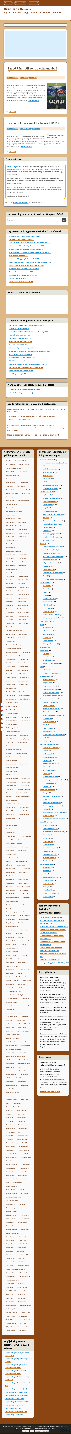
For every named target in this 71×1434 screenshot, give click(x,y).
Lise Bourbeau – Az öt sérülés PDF (20, 354)
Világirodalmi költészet (51, 689)
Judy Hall (9, 933)
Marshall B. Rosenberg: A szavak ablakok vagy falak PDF (28, 364)
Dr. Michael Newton (12, 713)
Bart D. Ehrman (10, 558)
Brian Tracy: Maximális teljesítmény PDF (54, 926)
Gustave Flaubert (11, 825)
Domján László (23, 684)
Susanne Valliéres (11, 1229)
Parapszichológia (49, 569)
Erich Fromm (20, 757)
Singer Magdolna (11, 1193)
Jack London (10, 876)
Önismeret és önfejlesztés (52, 521)
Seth (7, 1182)
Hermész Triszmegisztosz (14, 858)
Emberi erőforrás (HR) (50, 828)
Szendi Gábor (24, 1244)
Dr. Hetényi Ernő (25, 699)
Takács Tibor (25, 1255)
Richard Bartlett (11, 1153)
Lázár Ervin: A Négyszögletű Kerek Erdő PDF (24, 259)
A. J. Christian (10, 464)
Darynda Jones (10, 666)
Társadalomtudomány (47, 744)
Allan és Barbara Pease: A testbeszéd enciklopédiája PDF (28, 332)
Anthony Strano (11, 508)
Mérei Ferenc (20, 1078)
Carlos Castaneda (23, 616)
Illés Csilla (9, 865)
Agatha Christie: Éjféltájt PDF (19, 328)
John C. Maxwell (25, 915)
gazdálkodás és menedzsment (53, 832)
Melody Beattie (25, 1045)
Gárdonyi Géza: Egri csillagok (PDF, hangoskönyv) (26, 249)
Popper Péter (10, 1135)
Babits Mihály (10, 529)
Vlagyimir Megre (11, 1305)
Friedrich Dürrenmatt (24, 789)
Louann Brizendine (12, 1006)
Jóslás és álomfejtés (50, 560)
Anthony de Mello (23, 500)
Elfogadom (25, 1431)
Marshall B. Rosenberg (13, 1034)
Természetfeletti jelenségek (53, 579)
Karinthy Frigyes (11, 944)
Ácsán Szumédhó (23, 1327)
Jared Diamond (10, 890)
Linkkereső (43, 647)
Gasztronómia (45, 582)
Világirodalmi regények (51, 692)
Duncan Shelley (11, 735)
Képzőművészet (48, 660)
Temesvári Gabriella (23, 1265)
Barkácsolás (47, 628)
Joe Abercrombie (11, 904)
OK (63, 220)
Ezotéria (43, 543)
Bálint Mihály (10, 605)
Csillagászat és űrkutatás (52, 796)
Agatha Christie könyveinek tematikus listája (24, 390)
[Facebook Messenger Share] (2, 721)
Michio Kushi (22, 1052)
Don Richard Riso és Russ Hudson (17, 692)
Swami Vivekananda (12, 1233)
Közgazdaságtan (48, 757)
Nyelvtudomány (48, 770)
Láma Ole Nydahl (11, 1016)
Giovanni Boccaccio (12, 811)
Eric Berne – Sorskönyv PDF (18, 345)
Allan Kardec (24, 482)
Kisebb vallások (48, 883)
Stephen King (25, 1215)
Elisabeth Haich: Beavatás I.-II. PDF (20, 341)
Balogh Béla (22, 536)
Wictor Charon (10, 1319)
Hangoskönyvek (45, 621)
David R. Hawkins (22, 670)
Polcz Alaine (23, 1128)
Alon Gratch (21, 486)
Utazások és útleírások (51, 537)
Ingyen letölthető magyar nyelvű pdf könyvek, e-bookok (33, 12)
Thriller (45, 741)
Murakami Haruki (11, 1074)
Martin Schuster (11, 1042)
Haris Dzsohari (24, 847)
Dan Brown (19, 655)
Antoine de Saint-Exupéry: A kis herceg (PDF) (24, 236)
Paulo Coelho (21, 1117)
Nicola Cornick (23, 1096)
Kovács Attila (10, 973)
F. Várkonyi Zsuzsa (12, 778)
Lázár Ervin (9, 1020)
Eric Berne (9, 757)
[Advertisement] (35, 44)
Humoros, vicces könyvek (51, 709)
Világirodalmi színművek (51, 696)
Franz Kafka (9, 789)
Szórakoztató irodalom (48, 699)
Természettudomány (47, 789)
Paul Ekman (21, 1114)
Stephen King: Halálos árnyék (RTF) (17, 1402)
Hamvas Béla (10, 840)
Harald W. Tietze (11, 847)
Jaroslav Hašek (24, 890)
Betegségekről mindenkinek (52, 498)
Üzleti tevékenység (49, 857)
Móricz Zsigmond (11, 1085)
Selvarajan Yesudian (12, 1179)
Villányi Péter (10, 1301)
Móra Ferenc (22, 1081)
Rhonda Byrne (23, 1146)
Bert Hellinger (10, 576)
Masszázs (46, 517)
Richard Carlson (25, 1153)
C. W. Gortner (10, 612)
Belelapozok (33, 100)
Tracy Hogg (9, 1287)
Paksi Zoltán (17, 1103)
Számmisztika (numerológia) (53, 572)
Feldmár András (11, 782)
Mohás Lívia (10, 1067)
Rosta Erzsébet (10, 1168)
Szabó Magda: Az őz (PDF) (17, 278)
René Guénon (10, 1146)
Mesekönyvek (47, 731)
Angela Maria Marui (12, 493)
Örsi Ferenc (22, 1330)
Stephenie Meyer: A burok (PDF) (16, 1389)
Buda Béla (9, 598)
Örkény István (10, 1330)
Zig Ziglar (23, 1323)
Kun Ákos (9, 977)
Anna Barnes (26, 493)
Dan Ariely (9, 655)
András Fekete (26, 489)
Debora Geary (10, 674)
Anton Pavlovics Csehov (13, 518)
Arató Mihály (22, 522)
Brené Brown (10, 591)
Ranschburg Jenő (22, 1139)
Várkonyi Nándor (25, 1305)
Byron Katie (9, 601)
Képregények (47, 718)
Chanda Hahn (10, 623)
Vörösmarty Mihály (12, 1309)
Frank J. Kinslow (11, 785)
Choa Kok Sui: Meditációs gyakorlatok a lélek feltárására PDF (30, 243)
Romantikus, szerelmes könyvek (54, 734)
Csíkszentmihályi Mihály (13, 645)
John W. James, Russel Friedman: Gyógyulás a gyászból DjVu (29, 351)
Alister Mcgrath (11, 482)
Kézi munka (47, 637)
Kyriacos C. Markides (12, 980)
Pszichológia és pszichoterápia (53, 780)
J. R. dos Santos (11, 868)
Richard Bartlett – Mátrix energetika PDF (23, 275)
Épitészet (46, 653)
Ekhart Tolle (9, 742)
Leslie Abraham (22, 987)
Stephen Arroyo (11, 1208)
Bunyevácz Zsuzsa (22, 598)
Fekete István (26, 778)
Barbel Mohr (23, 554)
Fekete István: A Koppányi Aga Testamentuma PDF (26, 246)
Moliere (20, 1067)
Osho (7, 1103)
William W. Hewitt (24, 1319)
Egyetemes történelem (51, 747)
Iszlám (45, 874)
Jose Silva (24, 930)
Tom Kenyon (10, 1283)
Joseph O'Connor (11, 930)
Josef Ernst (21, 923)
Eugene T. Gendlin (11, 771)
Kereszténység (48, 880)
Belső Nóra (23, 558)
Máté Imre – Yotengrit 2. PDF (50, 960)
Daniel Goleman (11, 659)
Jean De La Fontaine (12, 894)
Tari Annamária (10, 1262)
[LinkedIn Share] (2, 713)
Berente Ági (22, 565)
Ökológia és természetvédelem (54, 812)
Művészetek (44, 650)
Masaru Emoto (24, 1042)
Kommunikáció (48, 845)
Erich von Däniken (11, 760)
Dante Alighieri (22, 663)
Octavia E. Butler (11, 1099)
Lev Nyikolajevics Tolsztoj (14, 991)
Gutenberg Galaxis (17, 9)
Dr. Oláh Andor (26, 717)
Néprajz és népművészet (51, 663)
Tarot (45, 576)
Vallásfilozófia (47, 890)
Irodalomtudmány (49, 754)
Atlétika (45, 670)
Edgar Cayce (24, 735)
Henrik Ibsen (22, 850)
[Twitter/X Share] (2, 717)
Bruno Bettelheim (23, 594)
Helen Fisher (10, 850)
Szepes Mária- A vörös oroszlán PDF (21, 281)
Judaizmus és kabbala (50, 877)
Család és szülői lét (25, 128)
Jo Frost (8, 908)
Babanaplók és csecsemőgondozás (55, 463)
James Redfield (23, 879)
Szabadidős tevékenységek (52, 524)
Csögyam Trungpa (11, 652)
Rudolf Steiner (24, 1168)
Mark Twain (9, 1031)
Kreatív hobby (48, 640)
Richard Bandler (24, 1150)
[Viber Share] (2, 725)
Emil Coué (9, 753)
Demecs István (24, 677)
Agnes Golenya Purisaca (13, 468)
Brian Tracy (21, 591)
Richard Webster (11, 1161)
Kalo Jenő (25, 941)
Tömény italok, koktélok (51, 615)
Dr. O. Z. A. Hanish (11, 717)
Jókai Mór (21, 937)
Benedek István (23, 562)
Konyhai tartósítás (49, 598)
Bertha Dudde (25, 572)
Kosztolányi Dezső (24, 969)
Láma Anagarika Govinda (14, 1013)
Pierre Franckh (10, 1128)
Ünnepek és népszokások (51, 485)
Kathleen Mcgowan (12, 948)
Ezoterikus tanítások (50, 553)
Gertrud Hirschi (24, 807)
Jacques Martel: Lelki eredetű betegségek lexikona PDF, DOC (30, 252)
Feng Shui (46, 508)
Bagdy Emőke (10, 533)
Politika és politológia (50, 777)
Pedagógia (46, 773)
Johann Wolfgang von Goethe (15, 912)
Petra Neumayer (23, 1125)
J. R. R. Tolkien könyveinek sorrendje (21, 393)
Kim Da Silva (22, 962)
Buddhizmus (47, 867)
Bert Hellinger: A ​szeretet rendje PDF (21, 335)
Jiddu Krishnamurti (12, 901)
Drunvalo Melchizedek (13, 731)
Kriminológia (47, 760)
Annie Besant (22, 497)
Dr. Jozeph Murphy (12, 702)
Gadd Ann (9, 793)
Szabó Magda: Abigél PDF (17, 374)
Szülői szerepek (48, 482)
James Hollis (10, 879)
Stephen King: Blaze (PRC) (13, 1408)
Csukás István (10, 641)
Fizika (45, 799)
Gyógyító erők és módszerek (53, 556)
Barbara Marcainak (12, 544)
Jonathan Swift (24, 919)
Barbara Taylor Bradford (13, 551)
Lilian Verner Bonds (12, 998)
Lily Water (25, 998)
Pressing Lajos (23, 1135)
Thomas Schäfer (25, 1276)
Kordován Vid (10, 969)
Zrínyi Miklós (10, 1327)
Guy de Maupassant (12, 829)
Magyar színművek (49, 686)
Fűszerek (46, 595)
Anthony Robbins (11, 504)
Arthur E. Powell (11, 526)
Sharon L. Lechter (11, 1186)
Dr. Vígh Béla (26, 720)
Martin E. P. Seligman (12, 1038)
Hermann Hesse (11, 854)
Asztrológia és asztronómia (52, 547)
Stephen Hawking (11, 1211)
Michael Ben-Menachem (13, 1049)
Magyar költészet (49, 679)
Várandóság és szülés (50, 488)
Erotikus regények (49, 702)
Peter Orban (22, 1121)
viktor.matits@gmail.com (54, 1079)
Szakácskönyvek (48, 611)
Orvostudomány (48, 815)
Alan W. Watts (10, 471)
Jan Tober (9, 886)
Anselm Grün (10, 500)
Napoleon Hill (10, 1089)
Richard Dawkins (11, 1157)
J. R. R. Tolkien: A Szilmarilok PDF (51, 917)
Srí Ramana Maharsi (12, 1200)
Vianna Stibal (22, 1294)
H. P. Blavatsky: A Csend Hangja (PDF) (21, 348)
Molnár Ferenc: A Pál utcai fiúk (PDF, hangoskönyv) (26, 265)
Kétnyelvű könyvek (49, 721)
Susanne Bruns (11, 1226)
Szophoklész (22, 1247)
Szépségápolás (48, 527)
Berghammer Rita (11, 569)
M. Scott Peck (10, 1024)
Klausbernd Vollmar (12, 966)
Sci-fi (44, 738)
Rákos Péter (24, 1172)
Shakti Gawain (17, 1182)
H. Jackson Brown (11, 836)
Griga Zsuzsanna (11, 821)
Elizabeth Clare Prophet (13, 749)
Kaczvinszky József (12, 941)
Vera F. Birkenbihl (11, 1291)
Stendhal (22, 1204)
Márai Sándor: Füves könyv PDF (19, 361)
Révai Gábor (10, 1175)
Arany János (10, 522)
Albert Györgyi (23, 471)
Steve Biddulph (24, 1218)
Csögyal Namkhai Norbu (13, 648)
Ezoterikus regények (50, 550)
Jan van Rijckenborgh (23, 886)
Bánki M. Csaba (23, 605)
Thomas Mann (24, 1273)
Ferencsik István (25, 782)
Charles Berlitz (23, 623)
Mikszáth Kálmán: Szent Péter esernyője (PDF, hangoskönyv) (30, 262)
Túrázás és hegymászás (51, 673)
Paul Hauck (9, 1117)
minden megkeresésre (20, 202)
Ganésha (9, 796)
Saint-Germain (22, 1175)
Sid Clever (23, 1190)
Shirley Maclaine (11, 1190)
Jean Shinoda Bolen (12, 897)
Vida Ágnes (21, 1298)
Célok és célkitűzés (49, 825)
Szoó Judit (9, 1251)
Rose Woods (26, 1164)
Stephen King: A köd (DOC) (14, 1415)
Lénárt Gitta (21, 1020)
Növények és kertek (50, 644)
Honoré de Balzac (21, 861)
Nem (32, 1431)
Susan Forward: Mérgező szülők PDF (21, 371)
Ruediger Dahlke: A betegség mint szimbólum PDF (26, 367)
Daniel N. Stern (24, 659)
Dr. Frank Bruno (11, 699)
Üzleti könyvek (24, 77)
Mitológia (46, 887)
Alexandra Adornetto (12, 479)
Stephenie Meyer (11, 1215)
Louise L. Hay (26, 1006)
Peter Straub (10, 1125)
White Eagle (23, 1316)
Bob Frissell (9, 583)
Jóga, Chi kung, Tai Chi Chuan (53, 514)
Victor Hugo (9, 1298)
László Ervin (25, 1016)
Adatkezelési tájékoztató (50, 1091)
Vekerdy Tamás (22, 1287)
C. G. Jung (9, 609)
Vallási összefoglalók (50, 893)
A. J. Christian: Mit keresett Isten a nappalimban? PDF (27, 325)
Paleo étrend (47, 605)
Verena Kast (9, 1294)
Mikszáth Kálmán (23, 1060)
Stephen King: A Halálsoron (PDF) (16, 1395)
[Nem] (69, 1429)
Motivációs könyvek (50, 848)
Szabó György (10, 1236)
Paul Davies (9, 1114)
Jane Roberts (10, 883)
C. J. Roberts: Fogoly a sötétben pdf (21, 239)
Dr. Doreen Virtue (24, 695)
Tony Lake (21, 1283)
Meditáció (46, 566)
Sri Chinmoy (24, 1193)
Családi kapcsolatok (50, 469)
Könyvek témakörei (20, 3)
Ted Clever (9, 1265)
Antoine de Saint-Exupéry (14, 511)
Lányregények (48, 728)
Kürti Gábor (27, 980)
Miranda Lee (10, 1063)
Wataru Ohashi (10, 1316)
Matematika (47, 809)
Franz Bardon (25, 785)
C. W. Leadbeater (23, 612)
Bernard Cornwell (11, 572)
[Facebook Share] (2, 705)
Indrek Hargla (21, 865)
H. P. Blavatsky (26, 836)
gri (20, 818)
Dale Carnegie (26, 652)
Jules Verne (19, 933)
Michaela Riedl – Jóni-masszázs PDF (21, 272)
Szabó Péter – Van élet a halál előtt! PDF (34, 123)
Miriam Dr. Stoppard (24, 1063)
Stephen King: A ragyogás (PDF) (16, 1392)
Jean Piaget (27, 894)
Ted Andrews (23, 1262)
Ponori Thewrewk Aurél (13, 1132)
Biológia (45, 793)
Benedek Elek (10, 562)
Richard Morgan (26, 1157)
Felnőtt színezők (48, 631)
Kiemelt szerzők (34, 3)
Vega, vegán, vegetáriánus (52, 618)
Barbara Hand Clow (12, 540)
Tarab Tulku (21, 1258)
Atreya (22, 526)
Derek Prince (10, 681)
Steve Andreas (10, 1218)
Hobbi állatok (47, 634)
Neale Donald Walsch (12, 1092)
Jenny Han (26, 897)
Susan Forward (22, 1222)
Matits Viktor (54, 1069)
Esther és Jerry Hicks (12, 767)
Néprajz (45, 767)
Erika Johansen (11, 764)
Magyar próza (48, 683)
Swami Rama (25, 1229)
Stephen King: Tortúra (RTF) (14, 1398)
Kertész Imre (22, 959)
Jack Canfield (23, 872)
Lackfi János (10, 984)
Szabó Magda (10, 1240)
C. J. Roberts (21, 609)
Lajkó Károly (22, 984)
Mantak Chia (10, 1027)
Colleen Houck (23, 634)
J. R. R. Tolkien (25, 868)
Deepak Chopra (11, 677)
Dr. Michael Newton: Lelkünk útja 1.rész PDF (24, 268)
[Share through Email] (2, 729)
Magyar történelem (49, 764)
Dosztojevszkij (10, 695)
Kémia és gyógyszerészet (52, 806)
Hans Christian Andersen (14, 843)
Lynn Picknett (10, 1009)
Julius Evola (10, 937)
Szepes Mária (10, 1247)
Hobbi (42, 624)
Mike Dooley (10, 1060)
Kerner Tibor (10, 959)
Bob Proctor (21, 583)
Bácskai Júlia (21, 601)
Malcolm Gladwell (24, 1024)
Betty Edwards (23, 576)
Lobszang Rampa (11, 1002)
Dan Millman (10, 663)
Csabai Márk (10, 637)
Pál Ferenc (9, 1139)
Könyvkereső (8, 3)
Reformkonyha (48, 608)
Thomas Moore (10, 1276)
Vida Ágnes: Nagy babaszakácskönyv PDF (54, 963)
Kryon (20, 973)
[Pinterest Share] (2, 709)
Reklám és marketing (50, 854)
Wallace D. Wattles (11, 1312)
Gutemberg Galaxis (12, 77)
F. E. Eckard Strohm (12, 775)
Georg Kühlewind (11, 800)
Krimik (45, 725)
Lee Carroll (9, 987)
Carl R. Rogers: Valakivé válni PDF (20, 338)
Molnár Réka (23, 1070)
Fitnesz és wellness (49, 511)
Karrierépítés (33, 77)
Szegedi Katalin (11, 1244)
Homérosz (9, 861)
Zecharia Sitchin (11, 1323)
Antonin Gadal (10, 515)
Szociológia (47, 786)
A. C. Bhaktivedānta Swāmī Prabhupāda (18, 461)
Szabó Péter (12, 111)
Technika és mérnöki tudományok (54, 819)
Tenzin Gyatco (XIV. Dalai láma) (15, 1269)
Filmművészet (47, 657)
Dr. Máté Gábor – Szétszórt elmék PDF (22, 358)
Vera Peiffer (24, 1291)
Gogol (25, 811)
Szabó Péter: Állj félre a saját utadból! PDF (32, 70)
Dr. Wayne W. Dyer (11, 724)
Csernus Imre (22, 637)
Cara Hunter (9, 616)
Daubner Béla (24, 666)
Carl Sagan (9, 619)
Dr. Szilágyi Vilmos (11, 720)
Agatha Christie (24, 464)
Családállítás (49, 783)
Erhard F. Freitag (21, 753)
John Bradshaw (11, 915)
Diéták (45, 592)
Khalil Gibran (10, 962)
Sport (42, 666)
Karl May (23, 944)
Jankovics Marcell (24, 883)
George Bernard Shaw (22, 796)
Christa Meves (10, 634)
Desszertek (47, 589)
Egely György (25, 738)
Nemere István (10, 1096)
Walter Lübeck (26, 1312)
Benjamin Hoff (10, 565)
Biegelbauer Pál (23, 580)
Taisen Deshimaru (11, 1255)
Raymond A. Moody (12, 1143)
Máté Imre (9, 1078)
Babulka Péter (23, 529)
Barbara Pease (10, 547)
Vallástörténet (48, 896)
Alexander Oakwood (12, 475)
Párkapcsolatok (48, 479)
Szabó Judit (22, 1236)
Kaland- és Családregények (52, 715)
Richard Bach (10, 1150)
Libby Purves (22, 995)
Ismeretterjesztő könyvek (52, 802)
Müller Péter (24, 1085)
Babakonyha (47, 585)
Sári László (20, 1251)
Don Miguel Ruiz (11, 688)
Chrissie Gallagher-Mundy (14, 630)
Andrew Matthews (11, 489)
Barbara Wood (10, 554)
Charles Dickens (11, 627)
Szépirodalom (45, 676)
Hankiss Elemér (23, 840)
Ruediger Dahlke (11, 1172)
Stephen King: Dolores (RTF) (14, 1405)
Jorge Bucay (10, 923)
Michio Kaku (10, 1052)
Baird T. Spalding (24, 533)
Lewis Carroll (10, 995)
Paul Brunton (21, 1110)
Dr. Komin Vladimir (11, 706)
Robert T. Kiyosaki (11, 1164)
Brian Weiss (9, 594)
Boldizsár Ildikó (11, 587)
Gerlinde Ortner (11, 807)
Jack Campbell (10, 872)
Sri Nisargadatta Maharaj (13, 1197)
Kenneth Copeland (12, 951)
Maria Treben (22, 1027)
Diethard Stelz (10, 684)
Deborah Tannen (24, 674)
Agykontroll (47, 495)
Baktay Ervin (10, 536)
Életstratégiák (48, 504)
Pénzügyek (46, 851)
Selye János (27, 1179)
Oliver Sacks (24, 1099)
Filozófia (46, 751)
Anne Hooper (10, 497)
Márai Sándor (25, 1074)
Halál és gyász (36, 128)
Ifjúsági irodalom (49, 712)
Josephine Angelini (12, 926)
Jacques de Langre (24, 876)
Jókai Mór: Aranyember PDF (18, 255)
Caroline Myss (21, 619)
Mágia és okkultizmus (50, 563)
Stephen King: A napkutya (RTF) (16, 1411)
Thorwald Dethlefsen (12, 1280)
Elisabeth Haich (11, 746)
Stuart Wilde (10, 1222)
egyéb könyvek (45, 540)
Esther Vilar (23, 764)
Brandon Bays (24, 587)
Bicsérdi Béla (10, 580)
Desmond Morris (23, 681)
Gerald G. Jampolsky (12, 803)
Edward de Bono (11, 738)
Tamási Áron (10, 1258)
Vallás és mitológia (46, 864)
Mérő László (10, 1081)
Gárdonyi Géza (10, 832)
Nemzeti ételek (48, 602)
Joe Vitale (24, 904)
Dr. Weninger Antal (12, 728)
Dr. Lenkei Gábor (11, 710)
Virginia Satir (22, 1301)
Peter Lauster (10, 1121)
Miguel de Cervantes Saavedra (15, 1056)
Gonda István (10, 814)
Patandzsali (9, 1110)
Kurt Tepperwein (21, 977)
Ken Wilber (24, 955)
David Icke (9, 670)
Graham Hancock (24, 814)
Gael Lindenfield (21, 793)
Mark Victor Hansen (23, 1031)
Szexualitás (47, 530)
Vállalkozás (46, 861)
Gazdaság (46, 835)
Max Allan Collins (11, 1045)
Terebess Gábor (11, 1273)
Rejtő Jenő (25, 1143)
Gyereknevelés (48, 472)
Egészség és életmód (47, 492)
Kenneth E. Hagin (11, 955)
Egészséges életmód (50, 501)
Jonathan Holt (10, 919)
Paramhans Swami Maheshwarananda (18, 1107)
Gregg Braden (10, 818)
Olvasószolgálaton (14, 428)
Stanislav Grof (10, 1204)
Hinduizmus (47, 870)
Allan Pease (9, 486)
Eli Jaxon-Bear (22, 742)
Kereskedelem (48, 841)
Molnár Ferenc (10, 1070)
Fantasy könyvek (49, 705)
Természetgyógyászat (51, 534)
